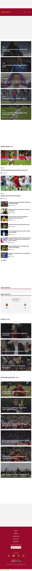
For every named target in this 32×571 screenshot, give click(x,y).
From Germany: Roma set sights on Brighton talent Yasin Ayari (18, 217)
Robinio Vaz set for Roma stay (11, 196)
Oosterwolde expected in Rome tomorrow (14, 170)
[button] (25, 12)
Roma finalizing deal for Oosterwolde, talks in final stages (19, 246)
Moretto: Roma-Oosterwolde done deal (19, 224)
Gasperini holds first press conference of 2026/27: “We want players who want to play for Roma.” (20, 239)
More (4, 260)
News (2, 168)
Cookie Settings (4, 570)
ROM (7, 308)
